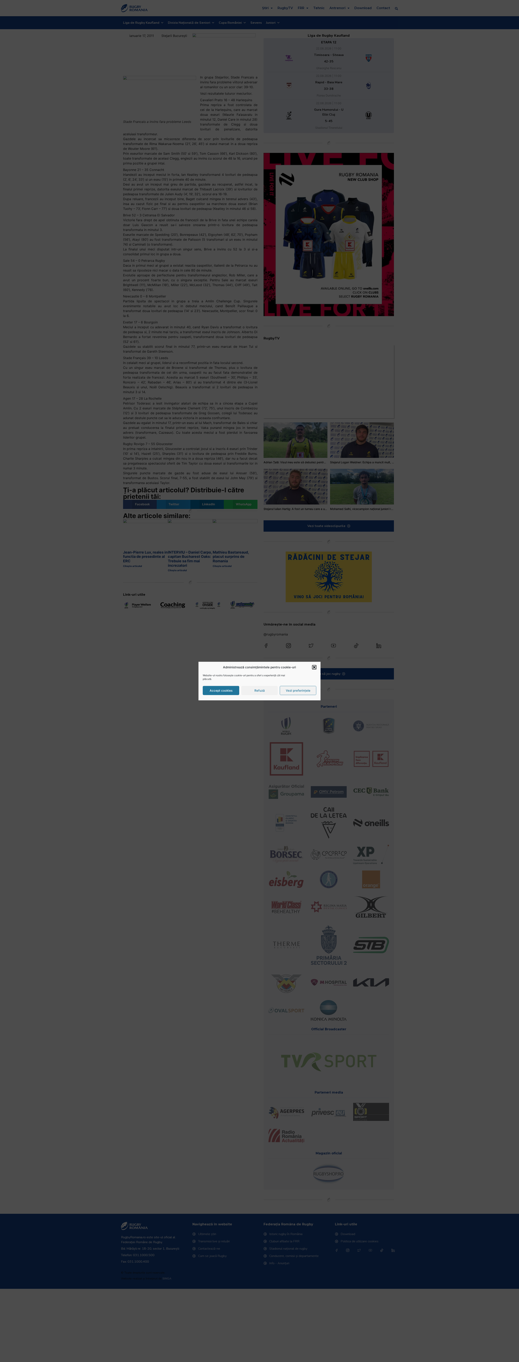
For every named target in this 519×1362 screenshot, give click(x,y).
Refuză (259, 690)
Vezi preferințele (298, 690)
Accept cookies (221, 690)
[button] (314, 667)
